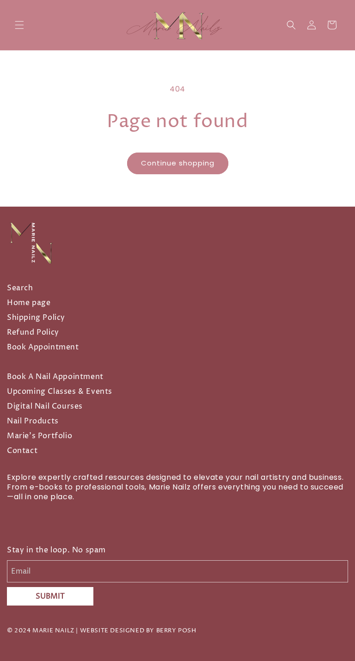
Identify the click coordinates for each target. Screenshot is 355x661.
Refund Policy (33, 332)
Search (20, 288)
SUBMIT (50, 596)
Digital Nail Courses (45, 406)
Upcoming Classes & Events (59, 391)
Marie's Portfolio (39, 436)
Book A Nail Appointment (55, 377)
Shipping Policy (36, 317)
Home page (28, 303)
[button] (19, 25)
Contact (22, 451)
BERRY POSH (176, 630)
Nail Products (33, 421)
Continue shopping (177, 163)
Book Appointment (43, 347)
